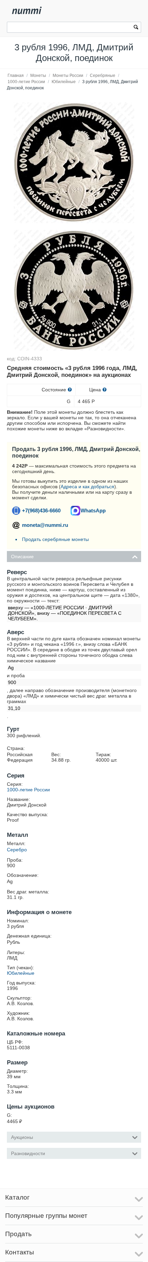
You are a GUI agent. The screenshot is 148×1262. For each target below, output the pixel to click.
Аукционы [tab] (22, 1137)
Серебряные (102, 75)
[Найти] (136, 27)
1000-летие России (26, 81)
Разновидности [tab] (28, 1153)
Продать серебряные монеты (55, 539)
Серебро (17, 849)
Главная (16, 75)
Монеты (38, 75)
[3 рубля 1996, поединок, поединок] (74, 163)
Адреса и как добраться (87, 486)
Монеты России (68, 75)
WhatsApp (93, 510)
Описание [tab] (22, 556)
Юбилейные (64, 81)
